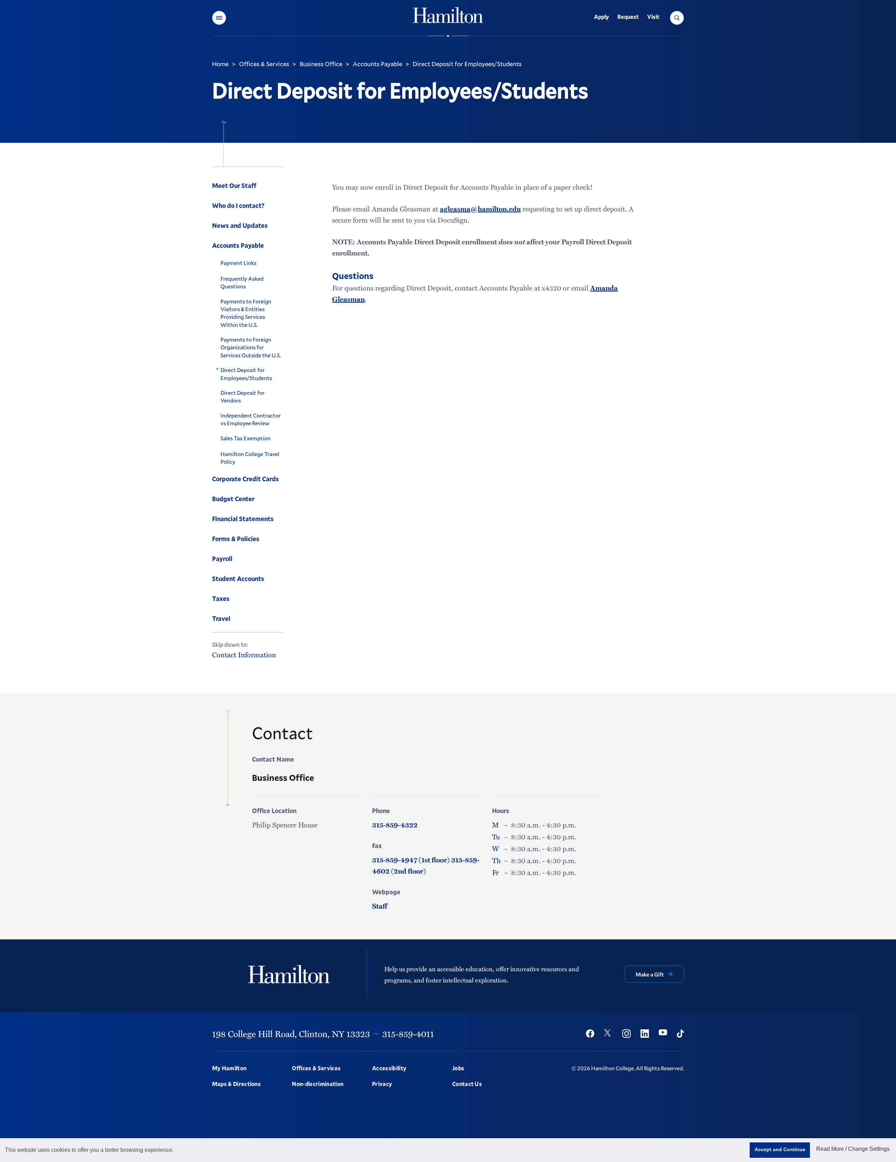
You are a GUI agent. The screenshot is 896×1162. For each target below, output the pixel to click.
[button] (219, 18)
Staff (379, 906)
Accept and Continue (780, 1149)
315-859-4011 (408, 1033)
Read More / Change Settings (853, 1149)
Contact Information (244, 654)
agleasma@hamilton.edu (480, 208)
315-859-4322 (395, 824)
